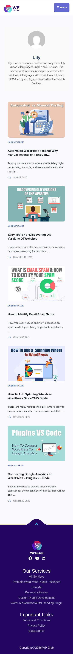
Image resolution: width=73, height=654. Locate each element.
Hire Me (36, 587)
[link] (36, 120)
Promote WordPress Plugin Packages (36, 581)
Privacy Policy (37, 625)
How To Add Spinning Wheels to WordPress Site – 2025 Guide (30, 396)
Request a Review (36, 592)
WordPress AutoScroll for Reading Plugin (37, 603)
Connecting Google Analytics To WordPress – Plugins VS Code (30, 476)
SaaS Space (36, 630)
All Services (36, 576)
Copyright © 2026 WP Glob (36, 647)
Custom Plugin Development (36, 597)
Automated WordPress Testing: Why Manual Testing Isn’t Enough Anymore (33, 153)
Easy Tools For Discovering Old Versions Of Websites (29, 236)
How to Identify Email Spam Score (31, 314)
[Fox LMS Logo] (11, 1)
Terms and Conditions (36, 620)
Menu (63, 7)
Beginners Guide (16, 142)
